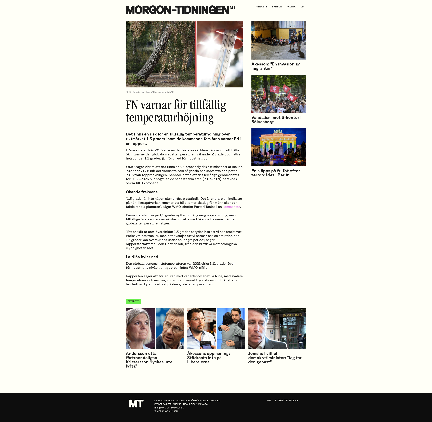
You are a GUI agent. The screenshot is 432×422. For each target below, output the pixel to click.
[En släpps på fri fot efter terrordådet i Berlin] (278, 147)
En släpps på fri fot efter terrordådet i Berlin (275, 172)
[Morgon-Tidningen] (181, 9)
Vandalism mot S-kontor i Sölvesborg (276, 119)
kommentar (231, 207)
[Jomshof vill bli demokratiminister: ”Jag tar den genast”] (277, 328)
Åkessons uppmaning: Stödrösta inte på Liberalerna (208, 357)
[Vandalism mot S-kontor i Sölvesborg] (278, 94)
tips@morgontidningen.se (169, 408)
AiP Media (169, 401)
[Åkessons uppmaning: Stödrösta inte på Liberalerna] (216, 328)
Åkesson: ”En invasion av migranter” (275, 66)
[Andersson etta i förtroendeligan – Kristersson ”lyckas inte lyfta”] (155, 328)
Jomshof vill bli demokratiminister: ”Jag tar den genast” (275, 357)
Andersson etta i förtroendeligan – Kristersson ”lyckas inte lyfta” (149, 359)
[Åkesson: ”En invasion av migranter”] (278, 40)
